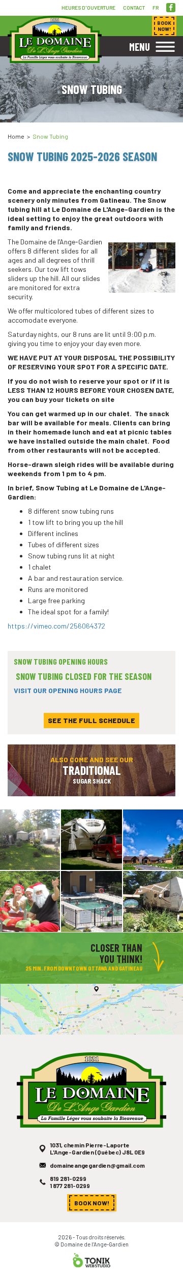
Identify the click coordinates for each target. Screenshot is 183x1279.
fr (155, 8)
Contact (134, 8)
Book (164, 26)
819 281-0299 (68, 1178)
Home (16, 136)
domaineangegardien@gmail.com (97, 1165)
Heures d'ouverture (88, 8)
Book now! (91, 1202)
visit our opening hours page (68, 690)
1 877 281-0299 (70, 1185)
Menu (139, 47)
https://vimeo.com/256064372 (56, 625)
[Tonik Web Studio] (91, 1259)
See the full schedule (91, 720)
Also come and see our (91, 770)
